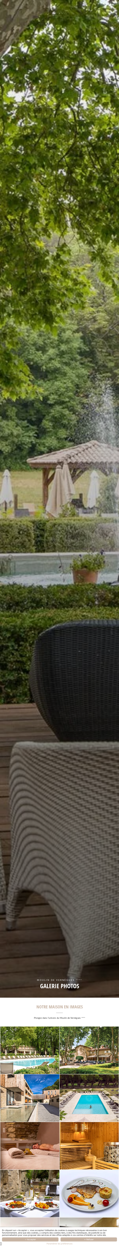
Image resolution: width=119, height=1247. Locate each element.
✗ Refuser (89, 1239)
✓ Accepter (30, 1239)
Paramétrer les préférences (59, 1244)
